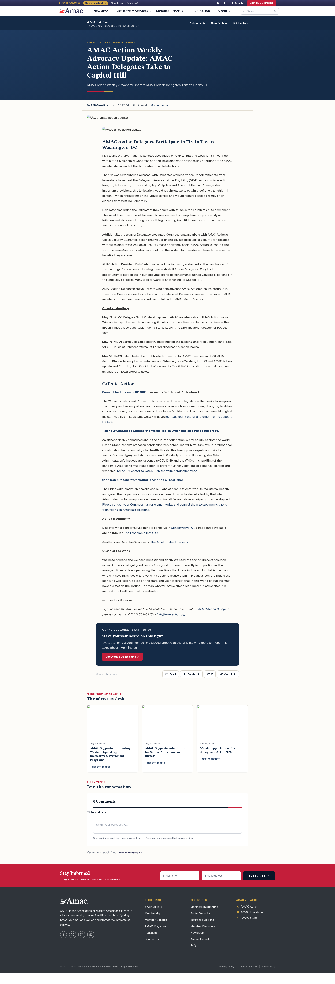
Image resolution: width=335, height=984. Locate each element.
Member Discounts (202, 926)
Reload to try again (130, 852)
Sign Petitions (219, 22)
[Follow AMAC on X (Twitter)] (72, 934)
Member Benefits (169, 11)
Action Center (198, 22)
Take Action (200, 11)
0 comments (159, 105)
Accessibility (268, 966)
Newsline (100, 11)
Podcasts (151, 933)
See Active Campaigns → (122, 656)
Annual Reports (200, 939)
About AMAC (153, 907)
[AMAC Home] (74, 901)
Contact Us (152, 939)
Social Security (200, 913)
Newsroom (197, 933)
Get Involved (240, 22)
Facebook (193, 674)
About (222, 11)
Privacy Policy (226, 966)
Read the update (100, 766)
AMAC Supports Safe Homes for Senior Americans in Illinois (165, 752)
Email (173, 674)
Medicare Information (204, 907)
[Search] (244, 11)
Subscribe (97, 812)
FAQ (193, 945)
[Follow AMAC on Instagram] (81, 934)
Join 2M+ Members (261, 3)
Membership (153, 913)
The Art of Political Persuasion (171, 542)
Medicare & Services (132, 11)
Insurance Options (202, 920)
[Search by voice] (275, 11)
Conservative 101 (182, 528)
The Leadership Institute (141, 533)
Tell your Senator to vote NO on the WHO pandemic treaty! (157, 471)
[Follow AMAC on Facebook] (63, 934)
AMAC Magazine (155, 926)
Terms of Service (248, 966)
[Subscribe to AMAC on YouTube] (90, 934)
